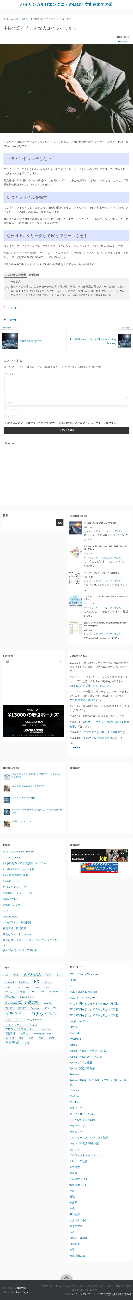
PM (42, 992)
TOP (5, 910)
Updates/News (10, 916)
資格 (26, 1043)
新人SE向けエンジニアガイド (20, 950)
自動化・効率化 (78, 1238)
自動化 (52, 1038)
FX (37, 981)
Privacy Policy (10, 899)
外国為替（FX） (78, 1179)
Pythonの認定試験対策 (82, 1068)
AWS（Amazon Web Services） (86, 974)
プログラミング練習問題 (17, 922)
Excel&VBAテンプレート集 (19, 869)
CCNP (72, 980)
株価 (21, 1038)
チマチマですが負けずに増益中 (102, 732)
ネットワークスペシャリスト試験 (88, 1137)
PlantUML (74, 1033)
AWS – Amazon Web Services (18, 851)
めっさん (124, 41)
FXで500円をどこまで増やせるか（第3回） (94, 1015)
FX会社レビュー (12, 881)
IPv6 (27, 987)
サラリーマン (77, 1125)
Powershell (75, 1038)
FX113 (8, 987)
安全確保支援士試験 (42, 1033)
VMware (74, 1090)
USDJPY (22, 1008)
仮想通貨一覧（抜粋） (16, 928)
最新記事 (34, 274)
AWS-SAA (32, 974)
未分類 (73, 1202)
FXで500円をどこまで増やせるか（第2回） (94, 1009)
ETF (71, 985)
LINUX (73, 1027)
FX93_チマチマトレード (83, 997)
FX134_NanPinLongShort (83, 991)
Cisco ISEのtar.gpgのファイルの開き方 (28, 786)
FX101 (48, 982)
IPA (18, 987)
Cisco (48, 975)
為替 (31, 1038)
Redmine (74, 1074)
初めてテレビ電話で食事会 (99, 738)
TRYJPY (9, 1008)
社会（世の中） (78, 1220)
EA (58, 974)
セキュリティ (13, 1020)
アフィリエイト (78, 1108)
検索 (5, 515)
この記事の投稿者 (15, 274)
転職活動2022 (77, 1255)
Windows (35, 1008)
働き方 (73, 1173)
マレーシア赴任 (78, 1161)
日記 (72, 1196)
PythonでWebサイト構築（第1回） (89, 1050)
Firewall (9, 982)
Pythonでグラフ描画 (80, 1062)
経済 (72, 1232)
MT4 (48, 987)
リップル (46, 1029)
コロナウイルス (42, 1013)
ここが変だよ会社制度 (82, 1120)
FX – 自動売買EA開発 (15, 875)
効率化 (13, 319)
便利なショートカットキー (18, 934)
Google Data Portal (79, 1021)
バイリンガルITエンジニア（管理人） (105, 531)
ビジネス (14, 307)
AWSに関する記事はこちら (85, 700)
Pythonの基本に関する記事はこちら (89, 685)
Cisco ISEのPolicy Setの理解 (23, 798)
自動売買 (12, 1043)
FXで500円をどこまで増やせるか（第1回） (94, 1003)
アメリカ (50, 1008)
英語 (72, 1249)
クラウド (13, 1014)
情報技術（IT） (78, 1184)
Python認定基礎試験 (22, 1002)
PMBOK (54, 991)
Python (10, 996)
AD (6, 975)
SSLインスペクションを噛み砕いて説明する (101, 573)
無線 (41, 1037)
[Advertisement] (66, 469)
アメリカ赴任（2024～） (83, 1114)
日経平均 (9, 1038)
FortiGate (23, 982)
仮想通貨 (10, 1033)
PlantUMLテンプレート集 (17, 893)
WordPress (74, 1102)
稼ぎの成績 (75, 1226)
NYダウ (8, 991)
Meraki (37, 987)
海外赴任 (74, 1214)
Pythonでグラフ (26, 997)
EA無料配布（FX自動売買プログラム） (26, 863)
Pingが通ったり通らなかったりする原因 (100, 523)
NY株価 (21, 991)
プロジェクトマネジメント (20, 1029)
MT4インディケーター (16, 887)
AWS (15, 975)
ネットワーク (13, 1024)
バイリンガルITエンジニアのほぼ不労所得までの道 (66, 4)
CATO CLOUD (11, 857)
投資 (72, 1190)
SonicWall (48, 1003)
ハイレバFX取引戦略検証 (84, 1143)
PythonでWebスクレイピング (85, 1056)
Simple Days (21, 1292)
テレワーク (34, 1020)
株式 (72, 1208)
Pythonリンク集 (12, 904)
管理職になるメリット (21, 821)
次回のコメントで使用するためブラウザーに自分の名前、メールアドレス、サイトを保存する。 (63, 422)
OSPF (33, 992)
